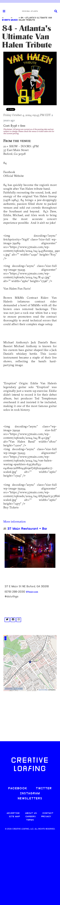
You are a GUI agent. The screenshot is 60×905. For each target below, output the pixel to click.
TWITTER (44, 788)
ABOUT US (31, 813)
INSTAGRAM (30, 793)
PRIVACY (46, 817)
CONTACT (47, 813)
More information (14, 521)
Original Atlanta (30, 11)
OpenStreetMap (43, 690)
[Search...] (56, 11)
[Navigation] (2, 11)
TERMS (30, 820)
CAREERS (30, 817)
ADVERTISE (13, 813)
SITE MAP (14, 817)
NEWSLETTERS (30, 798)
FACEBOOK (17, 788)
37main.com (32, 592)
